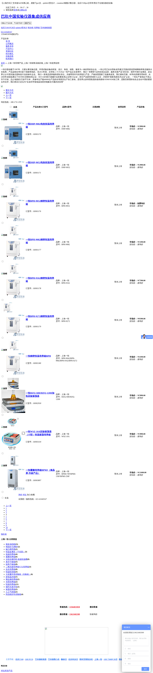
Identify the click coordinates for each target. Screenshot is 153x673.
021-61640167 (6, 32)
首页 (3, 63)
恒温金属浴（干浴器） (15, 552)
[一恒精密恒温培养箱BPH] (13, 350)
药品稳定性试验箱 (13, 594)
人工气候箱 (10, 592)
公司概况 (9, 44)
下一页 (8, 98)
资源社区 (9, 51)
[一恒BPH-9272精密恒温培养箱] (7, 312)
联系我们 (9, 59)
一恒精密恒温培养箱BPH (38, 356)
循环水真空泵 (11, 587)
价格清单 (9, 56)
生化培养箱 (10, 569)
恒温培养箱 (10, 584)
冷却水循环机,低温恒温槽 (16, 559)
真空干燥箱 (10, 562)
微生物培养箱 (11, 579)
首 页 (8, 41)
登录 (15, 10)
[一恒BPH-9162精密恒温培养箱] (13, 274)
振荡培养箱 (10, 589)
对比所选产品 (6, 671)
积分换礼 (9, 54)
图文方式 (9, 90)
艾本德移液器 (46, 28)
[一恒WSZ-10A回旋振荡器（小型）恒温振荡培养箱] (13, 427)
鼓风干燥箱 (10, 564)
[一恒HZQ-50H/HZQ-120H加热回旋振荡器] (13, 388)
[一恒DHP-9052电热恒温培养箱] (13, 158)
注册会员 (23, 10)
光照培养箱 (10, 582)
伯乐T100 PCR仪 (8, 28)
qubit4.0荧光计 (21, 28)
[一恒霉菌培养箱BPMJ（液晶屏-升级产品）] (13, 466)
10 (7, 527)
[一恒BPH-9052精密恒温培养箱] (13, 196)
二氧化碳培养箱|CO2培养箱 (17, 567)
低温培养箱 (10, 554)
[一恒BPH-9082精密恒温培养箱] (13, 235)
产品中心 (9, 49)
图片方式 (9, 93)
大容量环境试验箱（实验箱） (18, 574)
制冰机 (31, 28)
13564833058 (74, 607)
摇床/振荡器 (11, 544)
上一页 (8, 95)
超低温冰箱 (10, 577)
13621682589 (74, 614)
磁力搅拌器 (10, 549)
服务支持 (9, 46)
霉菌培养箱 (10, 557)
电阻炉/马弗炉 (12, 547)
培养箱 (37, 28)
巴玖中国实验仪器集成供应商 (26, 16)
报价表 (4, 534)
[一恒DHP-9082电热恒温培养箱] (13, 119)
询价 (20, 495)
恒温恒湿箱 (10, 572)
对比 (25, 495)
